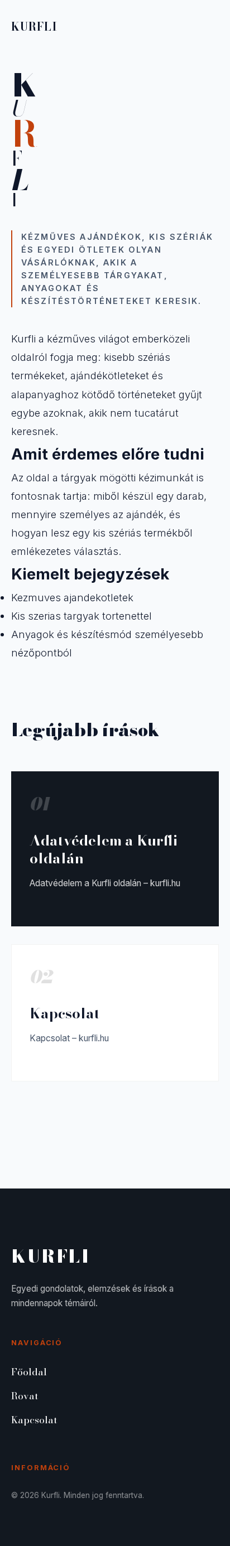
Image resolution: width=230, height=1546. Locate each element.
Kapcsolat (65, 1013)
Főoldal (29, 1371)
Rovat (25, 1395)
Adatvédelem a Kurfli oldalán (104, 849)
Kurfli (34, 26)
